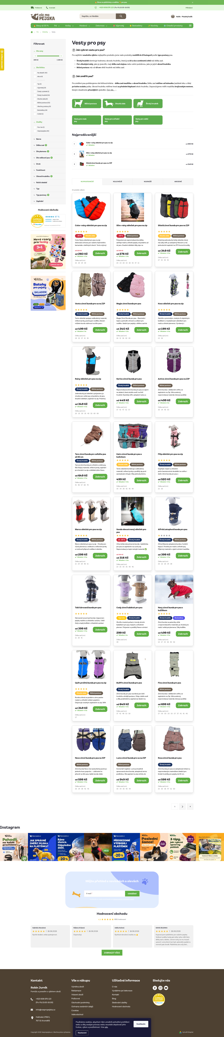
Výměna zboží (77, 987)
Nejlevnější (117, 182)
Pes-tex (40, 127)
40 (126, 338)
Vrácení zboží (77, 995)
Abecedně (178, 182)
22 (159, 489)
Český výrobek (43, 92)
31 (120, 338)
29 (79, 263)
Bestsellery (42, 110)
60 (95, 414)
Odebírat (132, 893)
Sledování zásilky (119, 1003)
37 (82, 338)
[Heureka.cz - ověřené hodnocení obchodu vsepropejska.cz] (48, 221)
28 (123, 263)
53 (126, 714)
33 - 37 (173, 714)
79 (88, 485)
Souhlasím (140, 1024)
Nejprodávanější (87, 182)
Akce (39, 77)
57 (129, 410)
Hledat (121, 16)
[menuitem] (41, 25)
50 (168, 410)
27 (159, 260)
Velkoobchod (77, 1015)
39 (85, 263)
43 (133, 263)
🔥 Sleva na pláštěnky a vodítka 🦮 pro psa (111, 2)
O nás (114, 987)
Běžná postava (43, 103)
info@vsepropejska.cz (45, 1009)
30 (82, 414)
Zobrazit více (112, 952)
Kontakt (52, 8)
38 (130, 263)
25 (76, 263)
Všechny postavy (43, 107)
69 (98, 414)
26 (117, 338)
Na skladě (42, 73)
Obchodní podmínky (80, 1003)
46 (165, 410)
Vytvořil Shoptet (187, 1032)
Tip (39, 84)
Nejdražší (148, 182)
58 (129, 714)
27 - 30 (160, 714)
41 (85, 338)
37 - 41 (179, 714)
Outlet (40, 114)
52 (126, 410)
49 (133, 489)
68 (85, 485)
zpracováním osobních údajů (123, 899)
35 (85, 414)
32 (162, 260)
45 (88, 338)
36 (165, 260)
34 (82, 263)
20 (117, 263)
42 (168, 260)
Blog (114, 999)
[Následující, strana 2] (182, 806)
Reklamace (76, 991)
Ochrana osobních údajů (82, 1007)
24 (79, 564)
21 (76, 564)
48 (79, 485)
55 (91, 414)
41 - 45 (185, 714)
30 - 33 (167, 714)
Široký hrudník (43, 95)
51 (138, 263)
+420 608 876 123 (43, 999)
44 (129, 338)
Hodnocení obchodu (112, 913)
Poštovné (38, 8)
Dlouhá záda (42, 99)
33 (127, 263)
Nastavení (82, 1033)
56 (174, 642)
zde (106, 1027)
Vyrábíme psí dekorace (122, 991)
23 (120, 263)
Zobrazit (100, 253)
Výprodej (41, 88)
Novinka (40, 80)
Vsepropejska (43, 131)
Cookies (75, 1011)
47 (135, 263)
